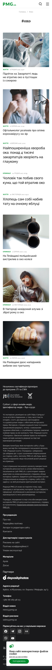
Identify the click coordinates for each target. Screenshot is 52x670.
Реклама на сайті (11, 542)
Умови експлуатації (12, 550)
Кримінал (7, 173)
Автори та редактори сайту (16, 527)
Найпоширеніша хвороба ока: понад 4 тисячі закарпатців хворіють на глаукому (24, 155)
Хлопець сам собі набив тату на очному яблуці (23, 201)
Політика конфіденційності (15, 546)
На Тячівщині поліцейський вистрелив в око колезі (20, 257)
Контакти (7, 531)
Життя (5, 69)
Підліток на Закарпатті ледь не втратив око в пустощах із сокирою (20, 77)
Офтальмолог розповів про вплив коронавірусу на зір (24, 132)
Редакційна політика (13, 523)
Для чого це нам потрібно (18, 657)
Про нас (7, 519)
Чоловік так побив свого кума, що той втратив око (24, 180)
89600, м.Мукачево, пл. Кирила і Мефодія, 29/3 (25, 589)
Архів (5, 561)
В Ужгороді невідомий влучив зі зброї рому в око (23, 310)
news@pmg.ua (10, 610)
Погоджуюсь (19, 661)
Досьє (6, 565)
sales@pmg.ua (10, 620)
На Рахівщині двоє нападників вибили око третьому (22, 364)
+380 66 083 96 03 (11, 600)
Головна (22, 12)
